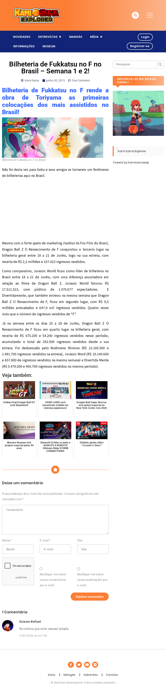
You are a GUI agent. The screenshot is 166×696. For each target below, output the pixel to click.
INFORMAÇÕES (24, 46)
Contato (112, 675)
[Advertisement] (55, 210)
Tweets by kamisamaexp (131, 162)
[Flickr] (95, 665)
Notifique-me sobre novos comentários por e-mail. (53, 579)
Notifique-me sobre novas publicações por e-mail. (92, 579)
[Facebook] (71, 665)
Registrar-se (139, 46)
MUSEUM (49, 46)
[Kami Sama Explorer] (36, 15)
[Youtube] (87, 665)
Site (79, 540)
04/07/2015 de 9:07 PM (33, 635)
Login (145, 37)
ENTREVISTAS (47, 37)
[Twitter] (79, 665)
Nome (6, 540)
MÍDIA (94, 37)
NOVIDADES (21, 37)
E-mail (44, 540)
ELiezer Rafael (30, 622)
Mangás (69, 675)
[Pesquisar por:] (138, 64)
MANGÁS (75, 37)
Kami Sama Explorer (132, 151)
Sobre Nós (91, 675)
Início (51, 675)
